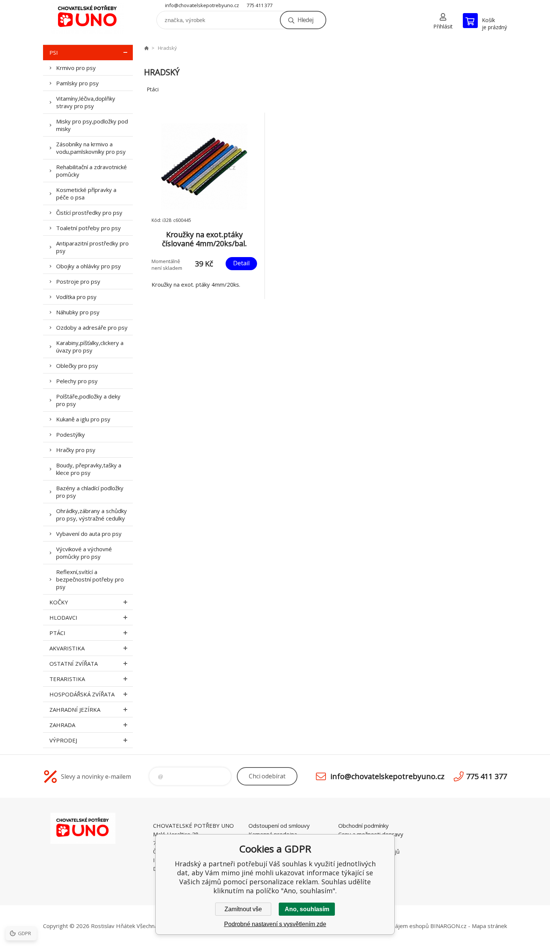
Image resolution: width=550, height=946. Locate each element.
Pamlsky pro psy (77, 83)
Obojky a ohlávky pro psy (88, 266)
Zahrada (62, 725)
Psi (53, 52)
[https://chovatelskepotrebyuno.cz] (146, 48)
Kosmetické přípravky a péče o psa (86, 193)
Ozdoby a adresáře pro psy (92, 327)
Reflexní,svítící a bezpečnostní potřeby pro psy (90, 579)
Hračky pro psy (75, 450)
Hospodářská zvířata (81, 694)
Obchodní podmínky (363, 825)
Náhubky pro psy (78, 312)
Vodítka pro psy (76, 296)
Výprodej (63, 740)
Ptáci (57, 633)
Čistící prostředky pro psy (89, 212)
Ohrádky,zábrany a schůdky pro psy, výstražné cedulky (91, 514)
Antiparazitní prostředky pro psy (92, 246)
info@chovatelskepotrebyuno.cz (202, 5)
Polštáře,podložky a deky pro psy (88, 400)
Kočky (58, 602)
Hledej (305, 20)
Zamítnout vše (243, 909)
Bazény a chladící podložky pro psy (89, 491)
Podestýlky (70, 434)
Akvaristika (67, 648)
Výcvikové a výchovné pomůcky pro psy (84, 552)
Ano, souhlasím (307, 909)
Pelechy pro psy (77, 381)
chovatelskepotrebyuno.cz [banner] (88, 17)
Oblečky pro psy (77, 365)
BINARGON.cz (448, 926)
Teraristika (67, 679)
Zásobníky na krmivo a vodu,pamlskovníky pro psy (91, 147)
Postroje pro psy (78, 281)
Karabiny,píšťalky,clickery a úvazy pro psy (89, 346)
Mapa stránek (489, 926)
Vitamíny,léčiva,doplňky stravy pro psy (85, 102)
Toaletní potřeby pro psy (88, 228)
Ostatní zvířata (73, 663)
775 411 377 (259, 5)
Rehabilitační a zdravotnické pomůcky (91, 170)
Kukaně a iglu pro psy (83, 419)
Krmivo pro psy (76, 67)
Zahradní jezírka (74, 709)
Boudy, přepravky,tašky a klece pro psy (88, 468)
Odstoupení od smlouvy (279, 825)
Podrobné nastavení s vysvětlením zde (275, 924)
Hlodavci (63, 617)
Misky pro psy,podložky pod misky (92, 125)
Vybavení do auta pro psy (89, 533)
